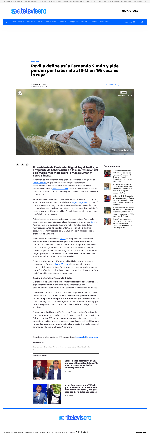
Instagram (93, 337)
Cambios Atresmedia (31, 1)
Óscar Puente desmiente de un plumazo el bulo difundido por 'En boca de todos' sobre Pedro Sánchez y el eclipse (81, 364)
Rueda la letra (128, 1)
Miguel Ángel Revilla (80, 202)
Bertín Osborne (39, 182)
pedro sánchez (37, 350)
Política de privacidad (17, 432)
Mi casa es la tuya (60, 188)
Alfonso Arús (103, 1)
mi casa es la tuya (70, 347)
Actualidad (31, 22)
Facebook (79, 337)
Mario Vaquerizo (138, 1)
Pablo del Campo (40, 84)
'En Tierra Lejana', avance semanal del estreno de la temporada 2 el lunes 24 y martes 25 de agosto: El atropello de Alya (122, 188)
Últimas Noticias (18, 22)
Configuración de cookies (32, 432)
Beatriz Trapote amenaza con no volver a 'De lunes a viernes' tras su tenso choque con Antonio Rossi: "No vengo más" (122, 223)
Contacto (64, 432)
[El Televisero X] (79, 432)
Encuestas (93, 22)
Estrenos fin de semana (115, 1)
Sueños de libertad (91, 1)
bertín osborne (37, 347)
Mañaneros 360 (66, 1)
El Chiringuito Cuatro (17, 1)
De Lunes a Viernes (54, 1)
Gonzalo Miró (43, 1)
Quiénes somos (56, 432)
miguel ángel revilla (83, 347)
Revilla (63, 238)
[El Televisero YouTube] (84, 432)
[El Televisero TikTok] (87, 432)
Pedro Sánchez (61, 264)
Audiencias (63, 22)
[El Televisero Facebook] (76, 432)
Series (40, 22)
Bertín (93, 222)
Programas (74, 22)
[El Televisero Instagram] (81, 432)
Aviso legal (7, 432)
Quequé (82, 1)
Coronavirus (48, 347)
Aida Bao (75, 1)
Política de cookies (45, 432)
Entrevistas (104, 22)
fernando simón (58, 347)
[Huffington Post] (130, 11)
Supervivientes (51, 22)
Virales (84, 22)
